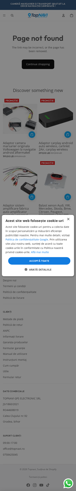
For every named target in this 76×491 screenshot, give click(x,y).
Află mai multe (40, 252)
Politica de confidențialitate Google (27, 239)
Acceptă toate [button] (39, 260)
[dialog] (38, 245)
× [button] (68, 219)
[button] (38, 269)
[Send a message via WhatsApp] (68, 483)
